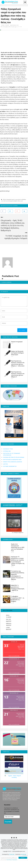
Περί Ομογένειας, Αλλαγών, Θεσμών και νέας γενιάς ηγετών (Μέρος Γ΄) (17, 374)
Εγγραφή (8, 821)
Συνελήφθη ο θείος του (17, 201)
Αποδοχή (22, 857)
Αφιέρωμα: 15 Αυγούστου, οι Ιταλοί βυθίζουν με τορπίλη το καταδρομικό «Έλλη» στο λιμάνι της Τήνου (17, 561)
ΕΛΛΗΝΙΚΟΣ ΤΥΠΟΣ (8, 449)
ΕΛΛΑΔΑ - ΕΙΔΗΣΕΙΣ (5, 25)
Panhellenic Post (15, 25)
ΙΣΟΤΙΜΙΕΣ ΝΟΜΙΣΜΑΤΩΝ (9, 466)
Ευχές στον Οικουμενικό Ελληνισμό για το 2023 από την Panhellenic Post (17, 547)
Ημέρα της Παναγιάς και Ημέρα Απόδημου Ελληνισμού (17, 352)
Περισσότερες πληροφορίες (12, 859)
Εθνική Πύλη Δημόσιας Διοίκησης (12, 461)
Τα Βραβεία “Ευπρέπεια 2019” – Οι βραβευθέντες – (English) (17, 599)
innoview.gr (23, 854)
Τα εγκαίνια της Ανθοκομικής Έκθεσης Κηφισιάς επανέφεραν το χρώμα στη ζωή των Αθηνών (17, 575)
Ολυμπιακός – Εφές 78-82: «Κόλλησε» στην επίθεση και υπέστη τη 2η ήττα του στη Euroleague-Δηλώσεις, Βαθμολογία (13, 225)
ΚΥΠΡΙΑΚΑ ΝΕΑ (7, 451)
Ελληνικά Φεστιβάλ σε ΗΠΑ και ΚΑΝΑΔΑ (13, 457)
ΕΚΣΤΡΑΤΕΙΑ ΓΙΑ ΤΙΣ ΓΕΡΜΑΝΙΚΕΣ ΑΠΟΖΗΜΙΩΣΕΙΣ (11, 454)
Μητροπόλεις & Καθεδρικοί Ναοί (12, 459)
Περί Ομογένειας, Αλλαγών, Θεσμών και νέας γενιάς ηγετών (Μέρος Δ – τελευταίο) (17, 363)
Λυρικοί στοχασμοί (17, 341)
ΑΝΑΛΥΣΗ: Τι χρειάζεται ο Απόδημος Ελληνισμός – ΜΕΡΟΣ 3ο (17, 588)
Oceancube (11, 854)
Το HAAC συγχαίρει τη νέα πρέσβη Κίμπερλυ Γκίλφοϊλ (15, 237)
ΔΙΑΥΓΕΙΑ (5, 464)
